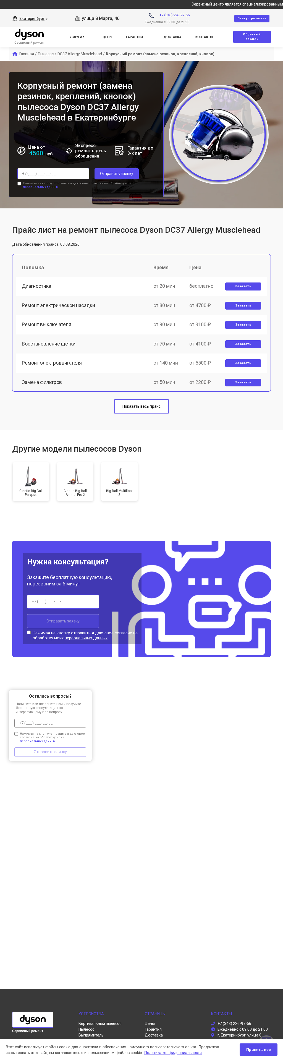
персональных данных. (41, 187)
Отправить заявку (116, 173)
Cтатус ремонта (251, 18)
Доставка (173, 37)
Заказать (243, 286)
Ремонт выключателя (46, 324)
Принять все (258, 1049)
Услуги (75, 37)
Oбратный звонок (252, 37)
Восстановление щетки (48, 344)
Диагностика (36, 286)
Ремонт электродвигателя (52, 363)
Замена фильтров (42, 382)
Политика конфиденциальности (173, 1052)
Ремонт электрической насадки (58, 305)
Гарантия (134, 37)
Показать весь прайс (141, 406)
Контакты (204, 37)
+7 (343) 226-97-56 (174, 15)
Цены (107, 37)
